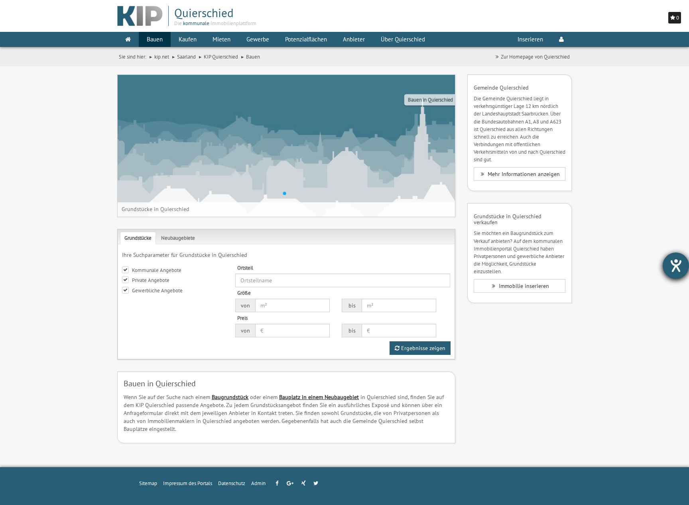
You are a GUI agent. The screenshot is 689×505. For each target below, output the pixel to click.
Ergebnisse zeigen (422, 348)
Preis (242, 317)
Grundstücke (138, 237)
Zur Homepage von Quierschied (535, 56)
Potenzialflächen (306, 39)
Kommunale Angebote (156, 270)
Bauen (155, 39)
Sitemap (148, 483)
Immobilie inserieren (523, 286)
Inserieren (530, 39)
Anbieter (354, 39)
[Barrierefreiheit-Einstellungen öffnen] (676, 265)
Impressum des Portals (187, 483)
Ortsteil (245, 267)
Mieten (221, 39)
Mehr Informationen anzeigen (523, 174)
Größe (244, 292)
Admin (258, 483)
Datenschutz (231, 483)
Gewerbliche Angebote (157, 290)
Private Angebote (150, 280)
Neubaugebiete (178, 237)
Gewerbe (257, 39)
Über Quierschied (403, 39)
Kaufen (188, 39)
